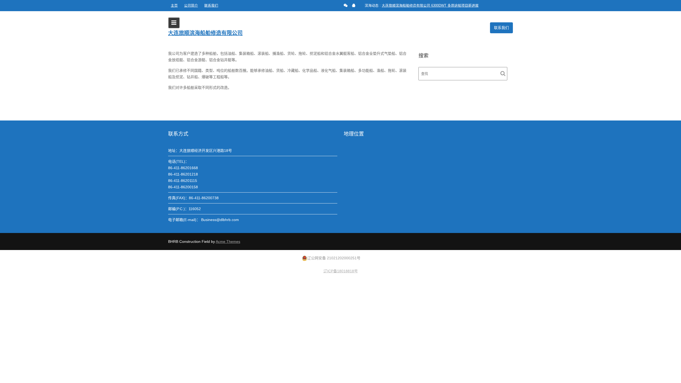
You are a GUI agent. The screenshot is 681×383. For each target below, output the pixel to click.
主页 (174, 5)
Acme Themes (228, 241)
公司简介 (191, 5)
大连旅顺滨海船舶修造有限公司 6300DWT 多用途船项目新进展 (430, 5)
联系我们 (211, 5)
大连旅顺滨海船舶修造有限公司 (205, 33)
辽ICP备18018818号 (340, 271)
